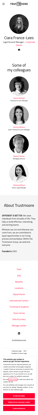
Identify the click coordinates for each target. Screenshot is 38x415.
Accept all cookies (19, 396)
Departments (19, 294)
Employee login (17, 351)
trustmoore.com (19, 340)
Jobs (19, 275)
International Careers (19, 300)
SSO (24, 351)
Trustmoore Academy (19, 306)
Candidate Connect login (19, 353)
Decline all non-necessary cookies (19, 402)
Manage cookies (19, 325)
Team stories (19, 313)
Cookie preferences (19, 408)
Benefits (19, 281)
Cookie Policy (12, 379)
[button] (19, 50)
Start (19, 269)
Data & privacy (19, 319)
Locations (19, 288)
